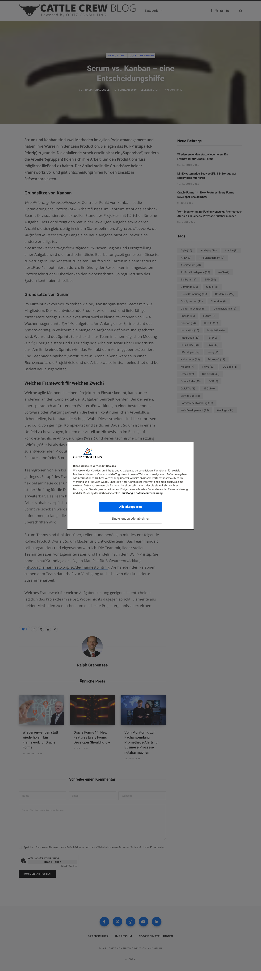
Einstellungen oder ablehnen (131, 518)
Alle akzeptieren (130, 507)
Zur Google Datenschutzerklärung (142, 492)
